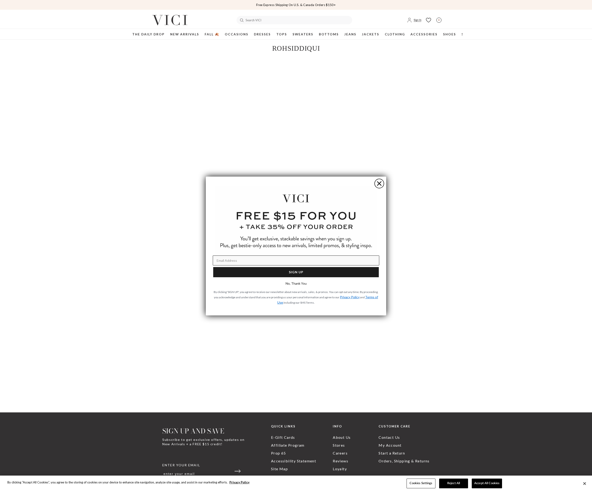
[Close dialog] (379, 183)
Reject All (453, 483)
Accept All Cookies (487, 483)
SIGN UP (296, 272)
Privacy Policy (239, 482)
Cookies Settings (421, 483)
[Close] (585, 483)
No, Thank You (296, 283)
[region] (296, 484)
